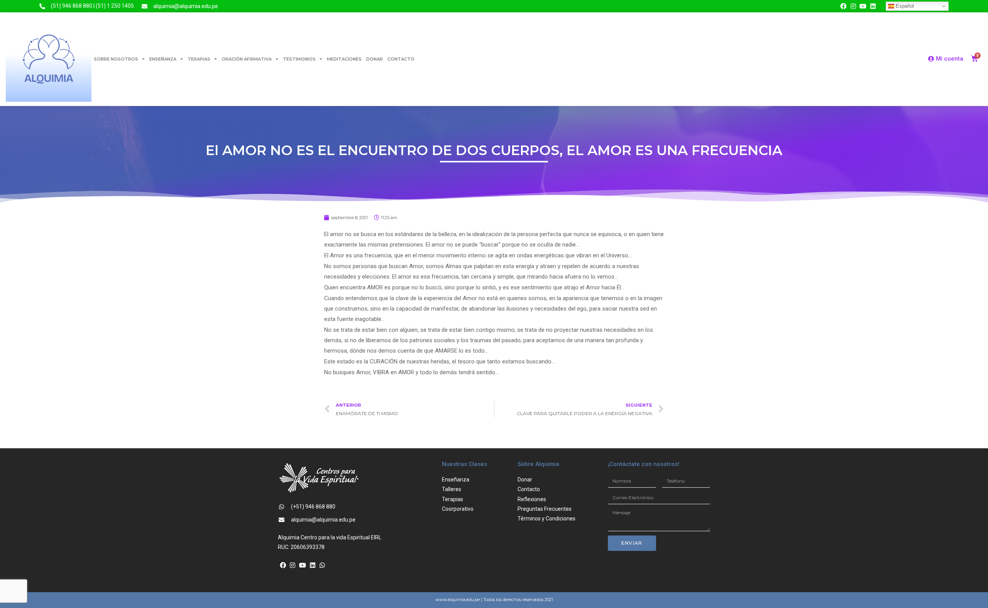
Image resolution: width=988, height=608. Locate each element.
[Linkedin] (873, 6)
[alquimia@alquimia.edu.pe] (144, 6)
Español (904, 6)
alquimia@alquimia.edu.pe (185, 6)
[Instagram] (853, 6)
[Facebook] (843, 6)
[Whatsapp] (322, 565)
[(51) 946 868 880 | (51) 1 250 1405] (42, 6)
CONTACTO (400, 59)
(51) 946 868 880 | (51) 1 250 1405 (92, 6)
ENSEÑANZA (162, 59)
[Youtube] (863, 6)
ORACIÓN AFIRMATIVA (247, 59)
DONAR (374, 59)
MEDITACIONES (344, 59)
